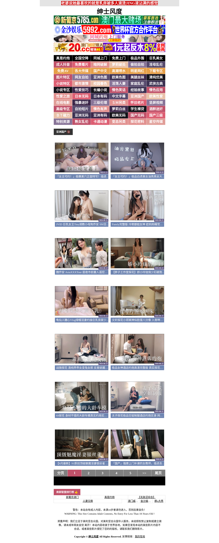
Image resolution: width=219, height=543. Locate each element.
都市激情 (81, 84)
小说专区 (63, 90)
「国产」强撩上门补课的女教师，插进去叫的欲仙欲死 (145, 463)
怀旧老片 (137, 103)
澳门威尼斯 (134, 501)
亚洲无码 (81, 115)
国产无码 (137, 115)
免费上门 (119, 58)
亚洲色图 (100, 77)
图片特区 (63, 77)
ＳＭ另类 (119, 103)
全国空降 (81, 58)
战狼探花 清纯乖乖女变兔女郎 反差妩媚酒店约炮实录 (89, 367)
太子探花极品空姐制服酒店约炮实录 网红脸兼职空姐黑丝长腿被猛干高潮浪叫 (159, 415)
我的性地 (140, 536)
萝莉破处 (119, 64)
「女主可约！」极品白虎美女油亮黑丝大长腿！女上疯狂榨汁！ (151, 176)
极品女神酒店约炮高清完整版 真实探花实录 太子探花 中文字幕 (150, 367)
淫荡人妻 (119, 84)
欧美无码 (119, 115)
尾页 (158, 473)
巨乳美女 (156, 58)
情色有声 (100, 109)
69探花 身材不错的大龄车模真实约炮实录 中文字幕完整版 (91, 415)
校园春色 (100, 84)
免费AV (63, 71)
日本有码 (100, 96)
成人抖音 (63, 64)
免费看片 (81, 64)
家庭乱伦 (137, 84)
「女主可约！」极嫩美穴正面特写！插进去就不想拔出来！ (92, 176)
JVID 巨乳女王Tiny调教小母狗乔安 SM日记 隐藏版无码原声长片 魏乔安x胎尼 (103, 224)
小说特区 (63, 84)
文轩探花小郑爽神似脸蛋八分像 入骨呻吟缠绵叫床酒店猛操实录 (151, 320)
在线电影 (63, 103)
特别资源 (63, 122)
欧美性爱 (156, 96)
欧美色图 (119, 77)
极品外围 (137, 58)
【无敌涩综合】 (147, 497)
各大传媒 (81, 71)
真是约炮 (63, 58)
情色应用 (156, 90)
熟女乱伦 (81, 122)
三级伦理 (100, 103)
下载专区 (156, 71)
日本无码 (81, 96)
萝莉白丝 (119, 109)
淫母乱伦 (156, 64)
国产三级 (156, 115)
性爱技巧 (81, 90)
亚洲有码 (100, 115)
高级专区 (63, 109)
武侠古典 (156, 84)
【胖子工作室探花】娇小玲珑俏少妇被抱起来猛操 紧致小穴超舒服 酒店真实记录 (161, 272)
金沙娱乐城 (147, 501)
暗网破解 (100, 64)
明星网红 (137, 71)
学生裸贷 (137, 109)
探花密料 (137, 122)
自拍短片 (81, 109)
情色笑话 (119, 90)
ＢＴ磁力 (63, 115)
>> (144, 473)
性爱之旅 (63, 96)
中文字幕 (119, 96)
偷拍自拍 (137, 64)
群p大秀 (158, 501)
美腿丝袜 (137, 77)
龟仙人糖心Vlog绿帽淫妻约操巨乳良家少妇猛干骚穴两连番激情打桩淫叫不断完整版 (107, 320)
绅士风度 (109, 11)
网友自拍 (81, 77)
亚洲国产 (137, 96)
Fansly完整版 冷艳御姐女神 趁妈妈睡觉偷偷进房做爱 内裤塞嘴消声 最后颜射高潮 (162, 224)
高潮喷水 (119, 71)
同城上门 (100, 58)
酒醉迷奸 (156, 109)
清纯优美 (156, 77)
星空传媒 (156, 122)
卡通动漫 (100, 122)
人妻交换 (88, 501)
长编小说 (100, 90)
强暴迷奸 (81, 103)
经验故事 (137, 90)
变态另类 (119, 122)
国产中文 (100, 71)
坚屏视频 (156, 103)
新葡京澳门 (72, 497)
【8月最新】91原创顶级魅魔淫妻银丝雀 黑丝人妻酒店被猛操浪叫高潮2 (99, 463)
